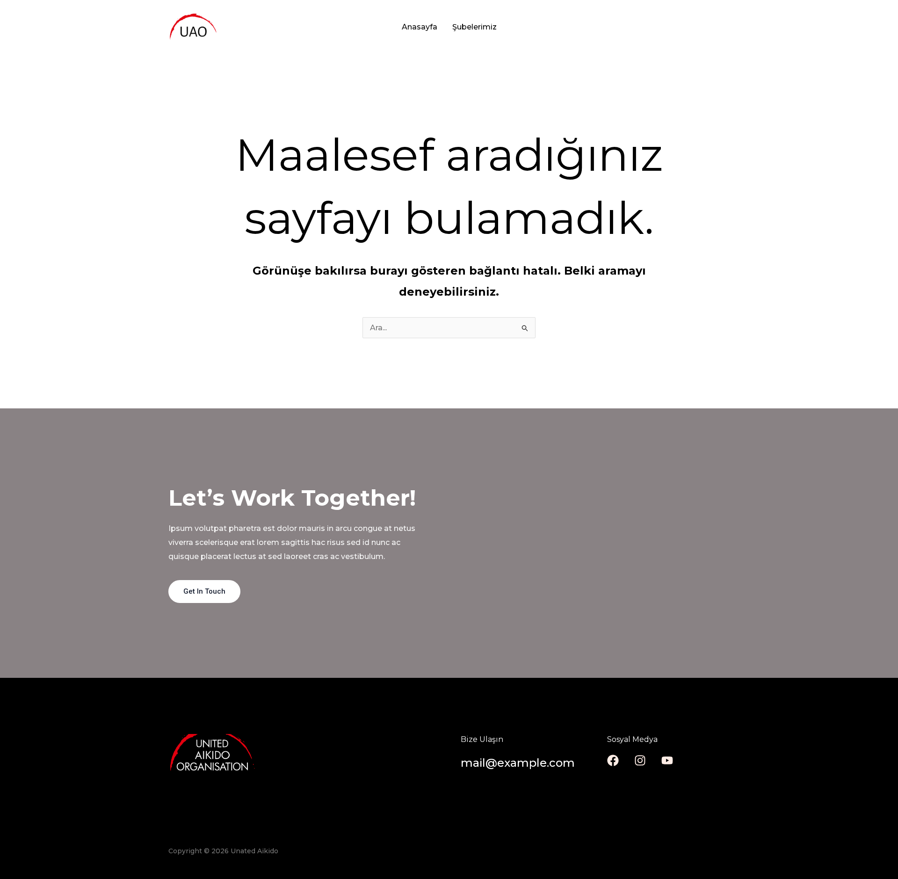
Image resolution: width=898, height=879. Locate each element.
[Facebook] (613, 760)
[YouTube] (667, 760)
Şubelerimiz (474, 26)
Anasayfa (419, 26)
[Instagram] (640, 760)
